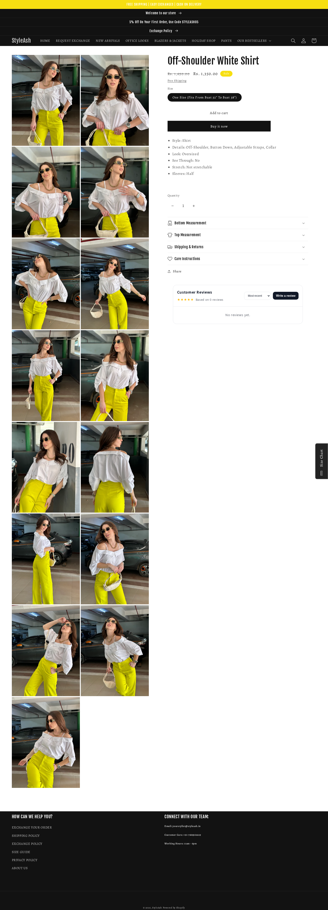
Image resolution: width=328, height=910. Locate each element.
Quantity (173, 195)
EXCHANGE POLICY (27, 843)
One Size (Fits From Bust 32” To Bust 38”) (204, 97)
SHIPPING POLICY (26, 835)
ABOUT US (20, 868)
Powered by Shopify (174, 907)
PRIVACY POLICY (24, 860)
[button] (254, 41)
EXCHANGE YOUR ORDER (32, 827)
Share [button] (177, 271)
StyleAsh (157, 907)
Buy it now (219, 126)
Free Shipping (177, 80)
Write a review (285, 295)
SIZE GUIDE (21, 852)
